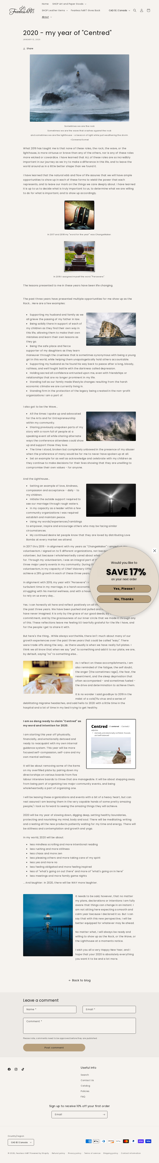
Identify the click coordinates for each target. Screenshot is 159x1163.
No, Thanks (124, 599)
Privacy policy (74, 1153)
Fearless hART (23, 1153)
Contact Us (87, 1080)
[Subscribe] (103, 1114)
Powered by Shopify (39, 1153)
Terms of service (92, 1153)
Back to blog (81, 980)
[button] (69, 4)
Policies (85, 1091)
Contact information (131, 1153)
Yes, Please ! (124, 588)
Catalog (85, 1085)
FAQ (83, 1096)
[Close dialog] (155, 551)
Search (85, 1074)
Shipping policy (110, 1153)
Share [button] (30, 48)
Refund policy (58, 1153)
